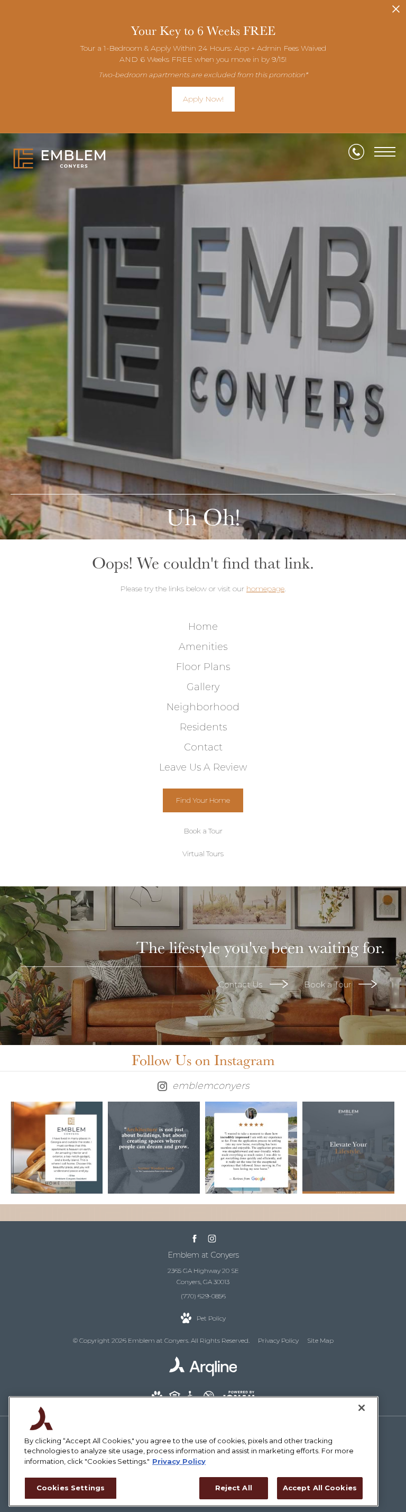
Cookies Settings (70, 1487)
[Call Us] (356, 152)
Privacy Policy (278, 1340)
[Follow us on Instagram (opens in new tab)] (211, 1238)
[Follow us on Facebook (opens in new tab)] (194, 1238)
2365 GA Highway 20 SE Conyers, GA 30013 (203, 1276)
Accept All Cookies (320, 1487)
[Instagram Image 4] (348, 1148)
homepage (265, 588)
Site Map (320, 1340)
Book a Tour (328, 984)
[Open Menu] (384, 152)
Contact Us (241, 984)
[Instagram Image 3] (251, 1148)
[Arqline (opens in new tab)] (203, 1374)
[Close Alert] (396, 12)
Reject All (233, 1487)
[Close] (361, 1407)
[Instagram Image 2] (154, 1148)
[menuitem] (203, 627)
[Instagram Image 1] (57, 1148)
